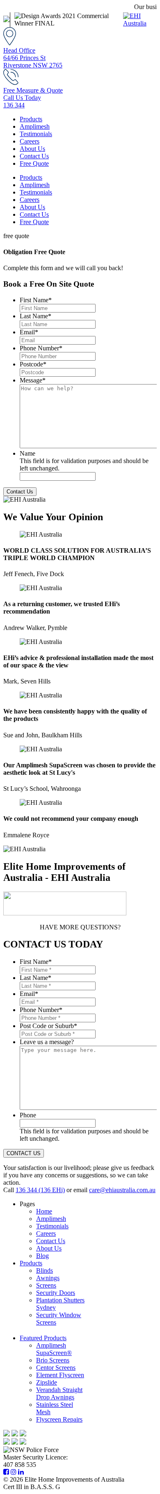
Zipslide (46, 1382)
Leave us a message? (47, 1041)
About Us (32, 148)
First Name (36, 299)
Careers (29, 141)
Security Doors (55, 1292)
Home (44, 1211)
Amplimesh (35, 126)
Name (27, 453)
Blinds (44, 1270)
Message (33, 380)
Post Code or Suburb (48, 1025)
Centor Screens (55, 1367)
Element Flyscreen (60, 1374)
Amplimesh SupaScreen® (54, 1349)
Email (29, 332)
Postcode (33, 364)
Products (31, 119)
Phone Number (41, 348)
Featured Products (43, 1337)
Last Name (35, 316)
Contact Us (34, 156)
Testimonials (36, 133)
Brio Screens (52, 1360)
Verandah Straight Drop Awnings (59, 1393)
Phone (28, 1115)
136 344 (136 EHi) (40, 1189)
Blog (42, 1255)
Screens (46, 1285)
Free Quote (34, 163)
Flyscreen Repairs (59, 1419)
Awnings (47, 1277)
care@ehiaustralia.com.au (122, 1189)
